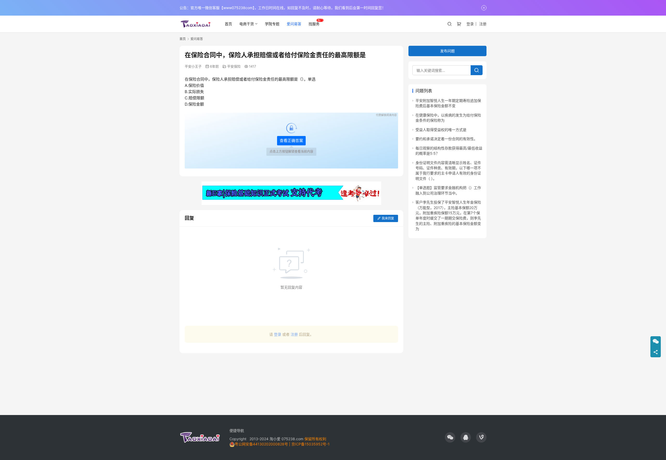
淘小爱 (275, 439)
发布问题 (447, 51)
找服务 (314, 24)
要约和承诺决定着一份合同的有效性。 (446, 139)
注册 (482, 24)
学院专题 (272, 24)
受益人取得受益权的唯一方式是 (440, 129)
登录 (470, 24)
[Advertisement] (291, 381)
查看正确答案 (291, 140)
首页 (228, 24)
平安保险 (234, 66)
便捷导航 (236, 430)
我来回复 (388, 218)
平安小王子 (193, 66)
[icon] (450, 437)
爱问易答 (294, 24)
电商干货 (246, 24)
